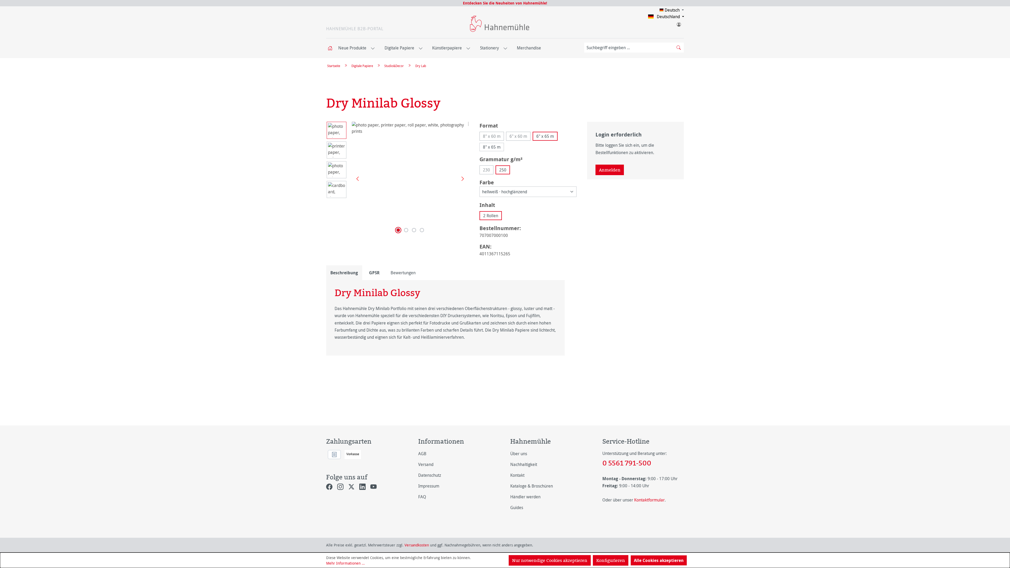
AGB (422, 454)
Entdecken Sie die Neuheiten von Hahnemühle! (505, 3)
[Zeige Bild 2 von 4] (406, 230)
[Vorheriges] (356, 178)
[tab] (344, 272)
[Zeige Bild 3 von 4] (414, 230)
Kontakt (517, 475)
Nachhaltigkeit (523, 464)
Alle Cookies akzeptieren (659, 560)
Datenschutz (429, 475)
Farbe (486, 182)
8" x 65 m (492, 147)
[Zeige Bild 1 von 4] (398, 230)
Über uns (518, 454)
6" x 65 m (545, 136)
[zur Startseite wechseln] (499, 24)
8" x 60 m (493, 137)
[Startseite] (331, 48)
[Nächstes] (461, 178)
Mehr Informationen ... (345, 563)
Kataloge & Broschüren (531, 486)
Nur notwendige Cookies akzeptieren (549, 560)
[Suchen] (678, 48)
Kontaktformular (649, 500)
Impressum (428, 486)
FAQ (422, 497)
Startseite (333, 66)
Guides (516, 507)
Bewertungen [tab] (403, 273)
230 (488, 170)
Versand (425, 464)
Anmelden (609, 170)
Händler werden (525, 497)
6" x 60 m (520, 137)
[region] (397, 178)
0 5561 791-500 (626, 463)
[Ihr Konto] (678, 23)
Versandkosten (417, 544)
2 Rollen (490, 216)
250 (502, 170)
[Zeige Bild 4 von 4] (422, 230)
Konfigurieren (610, 560)
